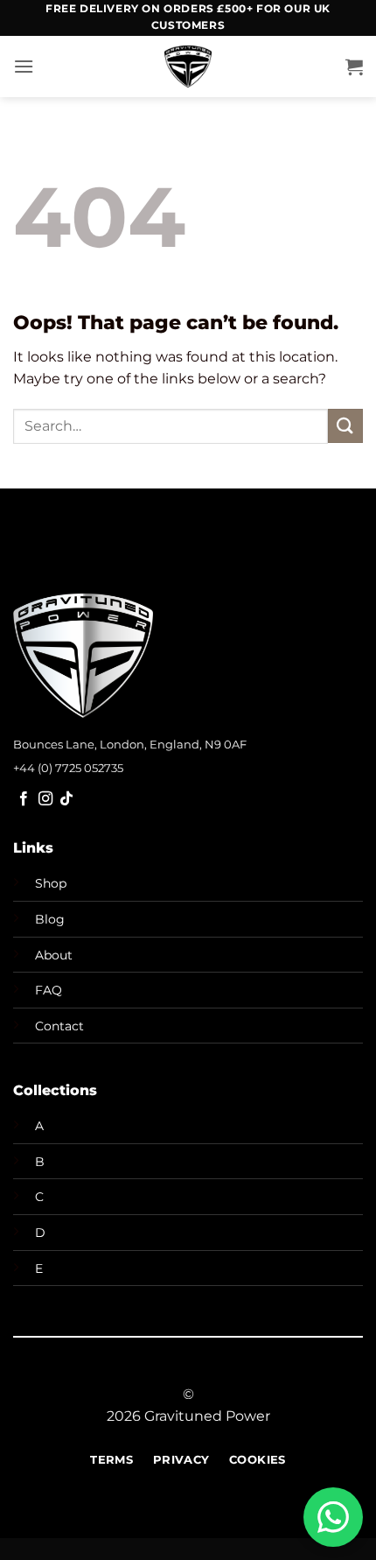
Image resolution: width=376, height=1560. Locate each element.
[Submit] (345, 426)
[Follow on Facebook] (24, 799)
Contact (59, 1026)
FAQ (48, 990)
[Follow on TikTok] (66, 799)
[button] (23, 66)
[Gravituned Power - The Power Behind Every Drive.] (188, 66)
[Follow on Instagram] (45, 799)
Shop (50, 883)
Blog (50, 919)
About (54, 955)
